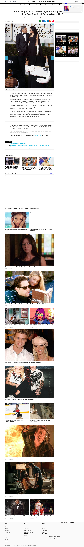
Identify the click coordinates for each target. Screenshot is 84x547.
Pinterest (57, 539)
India (25, 537)
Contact (43, 532)
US (6, 526)
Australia (25, 535)
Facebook (57, 536)
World (6, 528)
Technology (31, 4)
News (21, 4)
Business (26, 4)
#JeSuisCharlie (37, 135)
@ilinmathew (14, 20)
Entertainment (47, 4)
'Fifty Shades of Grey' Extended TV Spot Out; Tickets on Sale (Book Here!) (26, 148)
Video (60, 4)
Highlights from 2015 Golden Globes (18, 143)
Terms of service (27, 530)
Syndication (26, 528)
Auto (6, 537)
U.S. (24, 542)
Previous (6, 58)
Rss (52, 539)
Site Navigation (45, 530)
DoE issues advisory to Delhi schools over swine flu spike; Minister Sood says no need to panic (45, 169)
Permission (26, 526)
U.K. (24, 540)
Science (37, 4)
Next (52, 58)
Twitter (51, 536)
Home (17, 4)
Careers (43, 528)
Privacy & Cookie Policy (29, 532)
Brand (43, 526)
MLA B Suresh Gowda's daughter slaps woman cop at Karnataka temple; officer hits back (29, 168)
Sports (41, 4)
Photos (6, 539)
